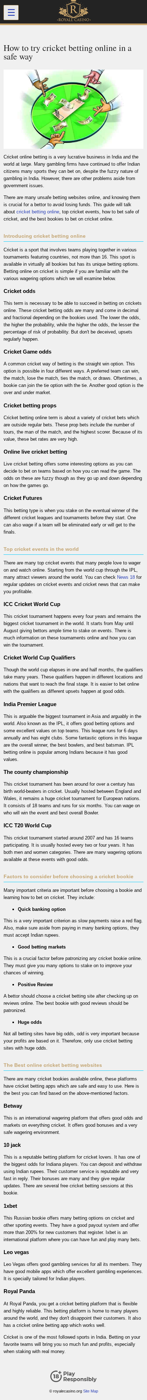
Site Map (90, 1391)
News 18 (126, 577)
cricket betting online (37, 211)
